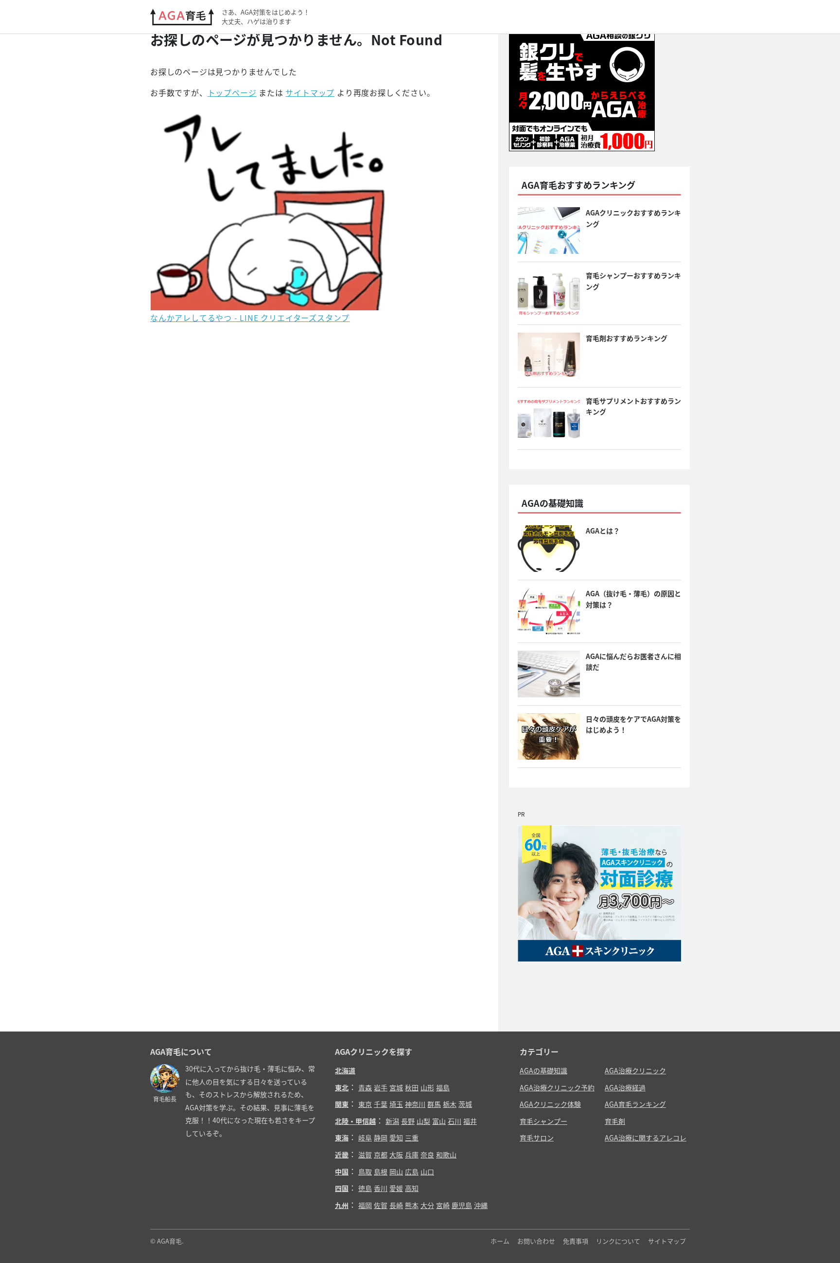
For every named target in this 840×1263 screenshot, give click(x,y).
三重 (412, 1137)
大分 (427, 1205)
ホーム (499, 1240)
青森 (365, 1087)
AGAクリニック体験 (550, 1104)
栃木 (449, 1104)
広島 (412, 1171)
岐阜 (365, 1137)
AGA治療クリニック (635, 1070)
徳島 (365, 1188)
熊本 (412, 1205)
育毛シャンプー (543, 1121)
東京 (365, 1104)
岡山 (396, 1171)
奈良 (427, 1154)
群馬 (434, 1104)
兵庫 (412, 1154)
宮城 (396, 1087)
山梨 (423, 1121)
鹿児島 (462, 1205)
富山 (439, 1121)
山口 (427, 1171)
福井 (470, 1121)
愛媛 (396, 1188)
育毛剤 (615, 1121)
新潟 (392, 1121)
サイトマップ (309, 92)
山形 (427, 1087)
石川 (454, 1121)
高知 (412, 1188)
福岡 (365, 1205)
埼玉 (396, 1104)
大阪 (396, 1154)
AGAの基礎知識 (543, 1070)
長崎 (396, 1205)
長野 (408, 1121)
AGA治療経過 (625, 1087)
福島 (443, 1087)
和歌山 (446, 1154)
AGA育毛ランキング (635, 1104)
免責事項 (575, 1240)
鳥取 (365, 1171)
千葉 (380, 1104)
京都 (380, 1154)
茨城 (465, 1104)
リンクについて (618, 1240)
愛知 (396, 1137)
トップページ (232, 92)
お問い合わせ (536, 1240)
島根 (380, 1171)
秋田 (412, 1087)
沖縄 (481, 1205)
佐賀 (380, 1205)
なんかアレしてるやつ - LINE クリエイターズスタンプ (250, 317)
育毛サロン (537, 1137)
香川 (380, 1188)
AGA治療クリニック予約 (557, 1087)
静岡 (380, 1137)
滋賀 (365, 1154)
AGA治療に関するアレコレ (645, 1137)
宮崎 (443, 1205)
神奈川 (415, 1104)
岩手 (380, 1087)
